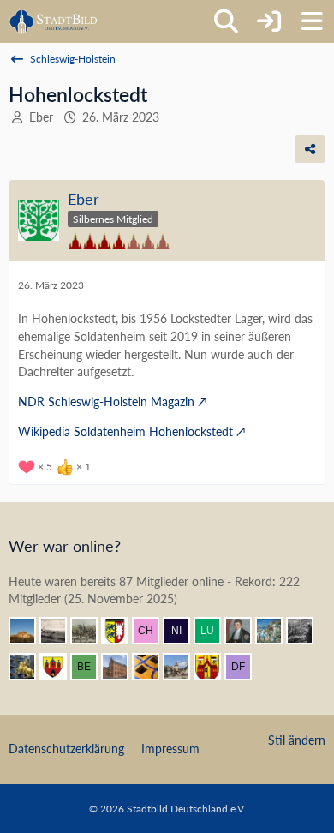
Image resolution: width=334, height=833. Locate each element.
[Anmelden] (269, 21)
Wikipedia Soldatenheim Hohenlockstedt (125, 431)
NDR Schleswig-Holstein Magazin (106, 401)
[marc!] (29, 666)
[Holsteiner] (121, 630)
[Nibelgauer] (183, 630)
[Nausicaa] (275, 630)
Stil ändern (296, 740)
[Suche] (226, 21)
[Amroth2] (183, 666)
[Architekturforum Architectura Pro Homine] (53, 21)
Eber (41, 117)
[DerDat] (60, 630)
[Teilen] (310, 149)
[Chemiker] (152, 630)
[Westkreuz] (60, 666)
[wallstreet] (29, 630)
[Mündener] (90, 630)
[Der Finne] (244, 666)
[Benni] (152, 666)
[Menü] (312, 21)
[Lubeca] (214, 630)
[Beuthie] (90, 666)
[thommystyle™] (244, 630)
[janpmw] (121, 666)
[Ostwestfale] (214, 666)
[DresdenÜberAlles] (306, 630)
